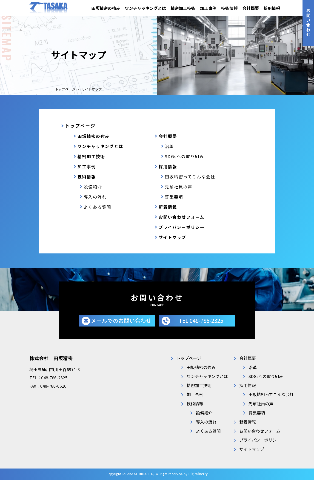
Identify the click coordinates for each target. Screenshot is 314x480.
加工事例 (208, 8)
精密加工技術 (183, 8)
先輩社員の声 (178, 187)
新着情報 (168, 207)
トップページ (65, 89)
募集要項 (174, 197)
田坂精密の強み (105, 8)
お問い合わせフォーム (181, 217)
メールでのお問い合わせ (121, 320)
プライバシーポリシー (182, 227)
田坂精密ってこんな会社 (190, 176)
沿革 (169, 146)
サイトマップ (172, 237)
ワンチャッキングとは (145, 8)
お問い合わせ (308, 22)
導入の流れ (95, 197)
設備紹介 (93, 187)
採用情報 (271, 8)
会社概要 (250, 8)
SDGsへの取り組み (184, 156)
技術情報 (229, 8)
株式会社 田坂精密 (51, 358)
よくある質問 (97, 207)
